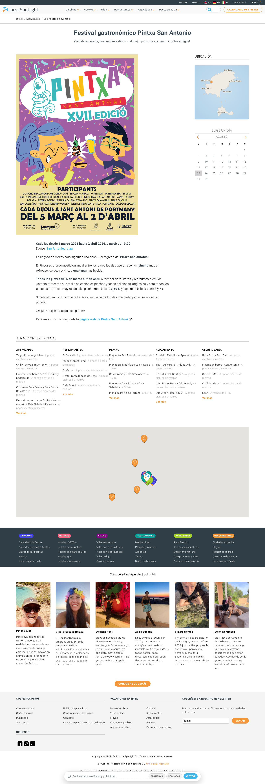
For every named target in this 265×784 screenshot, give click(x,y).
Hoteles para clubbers (70, 547)
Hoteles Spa (64, 556)
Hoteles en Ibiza (119, 708)
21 (237, 167)
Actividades (33, 18)
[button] (137, 490)
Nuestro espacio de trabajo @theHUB (84, 722)
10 (206, 161)
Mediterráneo (142, 542)
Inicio (19, 18)
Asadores (140, 551)
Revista (183, 2)
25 (214, 173)
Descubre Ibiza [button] (168, 9)
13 (229, 161)
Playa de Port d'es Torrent (130, 392)
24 (206, 173)
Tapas (138, 556)
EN (209, 2)
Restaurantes (154, 713)
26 (221, 173)
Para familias (181, 542)
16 (198, 167)
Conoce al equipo (25, 708)
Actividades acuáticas (186, 547)
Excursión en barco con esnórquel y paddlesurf (37, 378)
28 (237, 173)
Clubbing (151, 708)
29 (244, 173)
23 (198, 173)
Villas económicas (106, 542)
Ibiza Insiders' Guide (30, 561)
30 (198, 179)
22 (244, 167)
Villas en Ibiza (117, 713)
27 (229, 173)
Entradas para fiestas (31, 551)
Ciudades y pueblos (223, 542)
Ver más (21, 413)
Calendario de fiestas (30, 542)
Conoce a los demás (132, 683)
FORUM (196, 2)
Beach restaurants (145, 561)
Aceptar (191, 776)
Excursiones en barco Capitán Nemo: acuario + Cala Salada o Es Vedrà (38, 404)
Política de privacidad (75, 708)
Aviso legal (22, 722)
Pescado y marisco (145, 547)
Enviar (240, 720)
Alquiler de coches (223, 551)
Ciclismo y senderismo (186, 561)
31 (206, 179)
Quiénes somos (24, 713)
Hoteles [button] (88, 9)
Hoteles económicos (69, 561)
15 (244, 161)
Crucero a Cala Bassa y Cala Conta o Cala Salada (38, 391)
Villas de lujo (103, 556)
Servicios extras (105, 561)
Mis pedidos (240, 2)
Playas (216, 547)
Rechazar (174, 776)
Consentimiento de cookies (78, 713)
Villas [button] (103, 9)
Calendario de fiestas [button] (243, 9)
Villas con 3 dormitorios (109, 547)
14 (237, 161)
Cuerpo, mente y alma (186, 556)
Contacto (68, 717)
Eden (216, 392)
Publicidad (22, 717)
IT (227, 2)
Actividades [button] (145, 9)
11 (214, 161)
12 (221, 161)
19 (221, 167)
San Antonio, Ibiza (60, 248)
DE (218, 2)
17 (206, 167)
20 (229, 167)
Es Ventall (85, 355)
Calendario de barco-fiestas (34, 547)
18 (214, 167)
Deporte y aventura (184, 551)
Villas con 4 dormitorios (109, 551)
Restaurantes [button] (122, 9)
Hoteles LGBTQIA (67, 542)
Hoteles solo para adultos (72, 551)
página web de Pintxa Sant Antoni (104, 319)
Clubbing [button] (71, 9)
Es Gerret (85, 370)
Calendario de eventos (56, 18)
